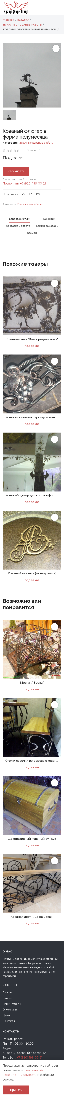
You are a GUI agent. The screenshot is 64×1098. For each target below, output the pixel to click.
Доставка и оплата (18, 225)
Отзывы (32, 232)
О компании (10, 1009)
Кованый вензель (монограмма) (32, 573)
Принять (16, 1090)
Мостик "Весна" (32, 682)
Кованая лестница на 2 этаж (32, 917)
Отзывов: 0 (33, 150)
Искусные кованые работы (36, 142)
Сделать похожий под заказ (19, 179)
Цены (6, 1015)
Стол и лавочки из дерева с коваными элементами (32, 760)
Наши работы (12, 1003)
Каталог (8, 998)
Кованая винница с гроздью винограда (32, 417)
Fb (31, 194)
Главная (7, 992)
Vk (23, 194)
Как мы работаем (47, 225)
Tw (38, 194)
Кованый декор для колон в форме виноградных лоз (32, 495)
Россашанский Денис (30, 204)
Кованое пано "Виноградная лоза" (32, 339)
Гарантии (49, 219)
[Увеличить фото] (54, 283)
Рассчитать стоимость (16, 172)
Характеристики (19, 219)
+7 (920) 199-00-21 (29, 1057)
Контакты (9, 1021)
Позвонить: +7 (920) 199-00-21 (24, 183)
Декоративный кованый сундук (32, 838)
